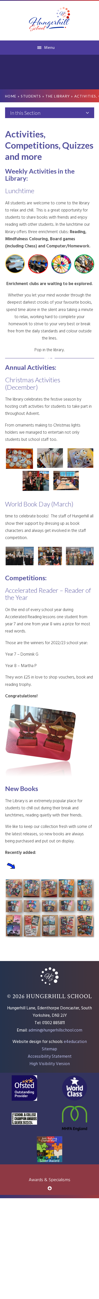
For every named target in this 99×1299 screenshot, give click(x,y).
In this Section (25, 113)
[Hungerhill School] (49, 20)
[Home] (49, 985)
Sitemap (49, 1049)
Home (10, 96)
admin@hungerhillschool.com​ (55, 1030)
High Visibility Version (49, 1064)
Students (31, 96)
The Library (57, 96)
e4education (75, 1041)
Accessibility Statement (50, 1056)
